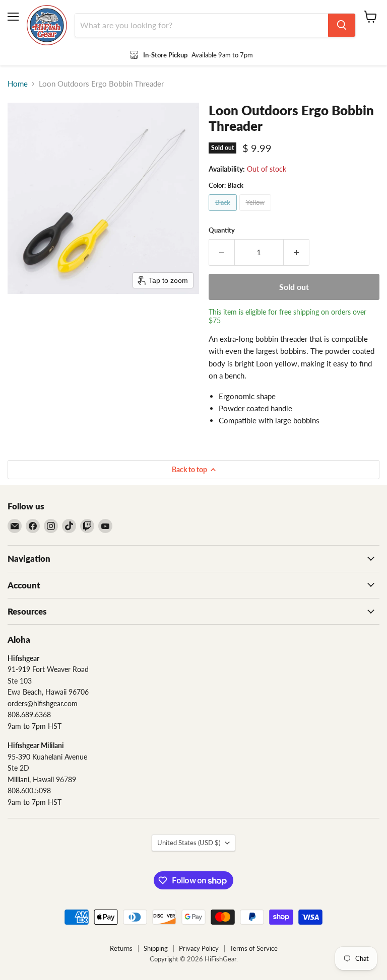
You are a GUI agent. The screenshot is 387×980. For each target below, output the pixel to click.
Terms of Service (254, 948)
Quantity (222, 230)
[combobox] (201, 25)
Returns (121, 948)
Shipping (156, 948)
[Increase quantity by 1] (296, 252)
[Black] (224, 212)
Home (18, 84)
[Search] (341, 25)
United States (188, 843)
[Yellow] (256, 212)
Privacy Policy (199, 948)
